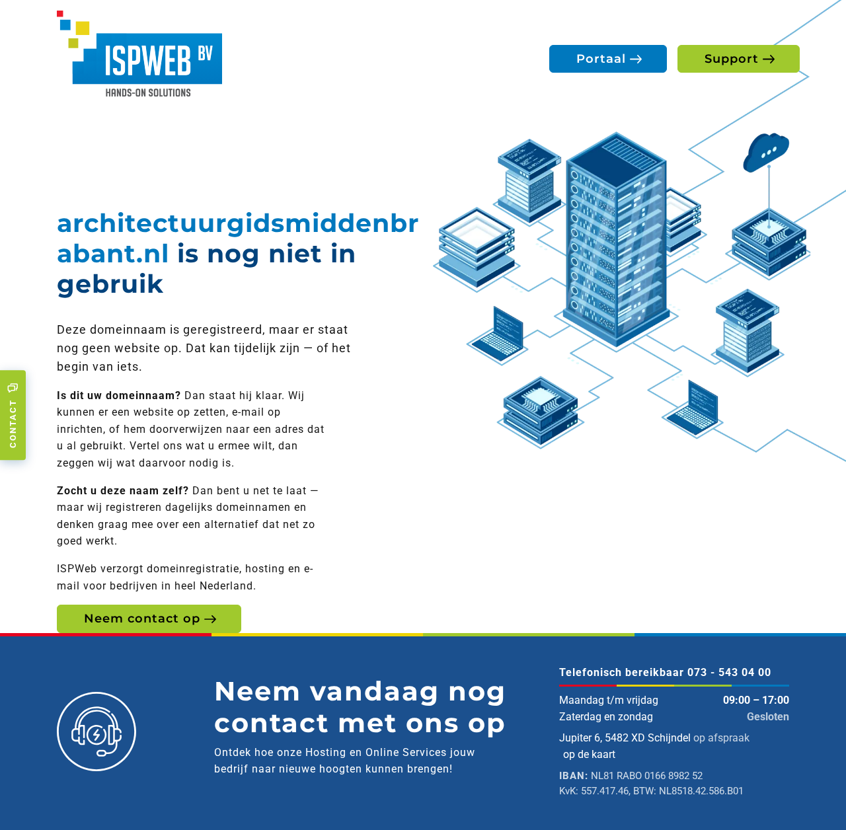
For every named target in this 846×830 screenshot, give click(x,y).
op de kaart (589, 754)
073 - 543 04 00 (729, 672)
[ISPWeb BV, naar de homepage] (139, 52)
